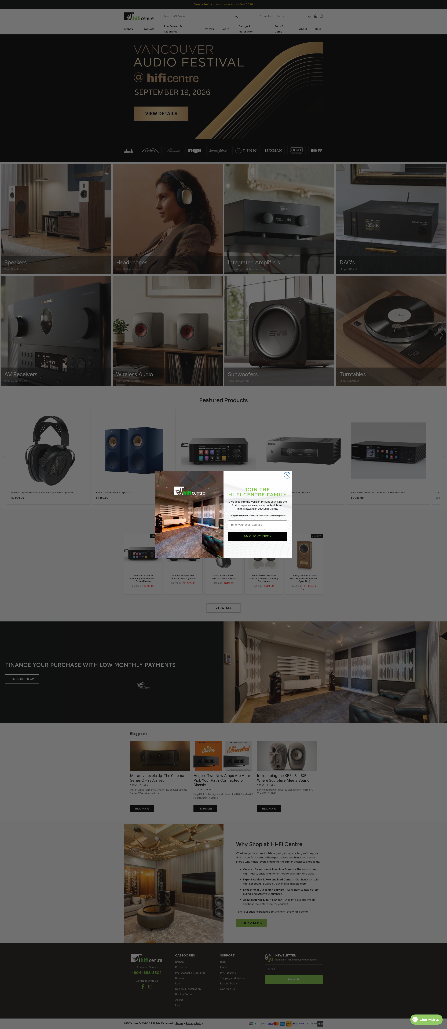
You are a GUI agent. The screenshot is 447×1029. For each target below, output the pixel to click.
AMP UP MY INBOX (257, 536)
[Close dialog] (287, 475)
